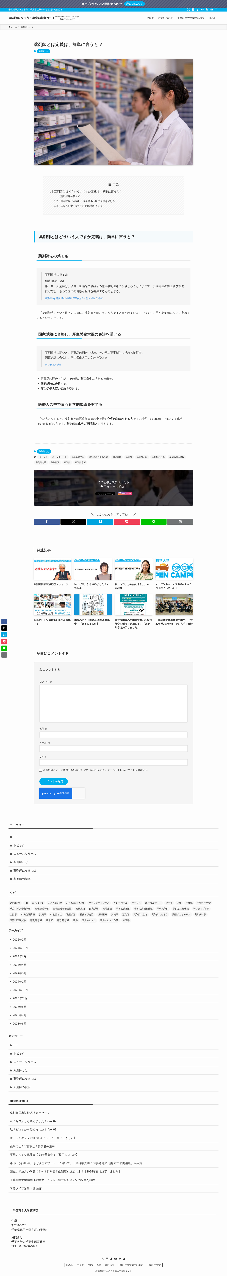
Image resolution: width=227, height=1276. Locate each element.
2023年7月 (19, 1015)
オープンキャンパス (99, 902)
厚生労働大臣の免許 (98, 457)
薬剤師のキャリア (181, 914)
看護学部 (70, 914)
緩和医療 (102, 914)
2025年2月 (19, 939)
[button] (47, 522)
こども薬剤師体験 (75, 902)
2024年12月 (20, 948)
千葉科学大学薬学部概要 (130, 1265)
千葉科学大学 (204, 902)
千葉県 (189, 902)
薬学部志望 (80, 462)
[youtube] (202, 10)
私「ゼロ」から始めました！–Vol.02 (33, 1121)
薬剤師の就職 (22, 878)
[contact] (211, 10)
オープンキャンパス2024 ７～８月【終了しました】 (43, 1138)
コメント (45, 681)
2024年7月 (19, 956)
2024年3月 (19, 973)
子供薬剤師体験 (181, 908)
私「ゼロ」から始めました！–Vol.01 (33, 1129)
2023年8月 (19, 1006)
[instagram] (193, 10)
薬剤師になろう (160, 914)
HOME (69, 1265)
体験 (179, 902)
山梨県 (13, 914)
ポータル (43, 457)
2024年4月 (19, 964)
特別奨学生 (56, 914)
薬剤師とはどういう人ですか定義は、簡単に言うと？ (88, 191)
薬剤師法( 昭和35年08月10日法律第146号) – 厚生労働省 (74, 298)
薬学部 (67, 462)
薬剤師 (129, 457)
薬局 (75, 920)
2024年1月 (19, 981)
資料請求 (109, 1265)
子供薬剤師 (162, 908)
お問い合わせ (94, 1265)
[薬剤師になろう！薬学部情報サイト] (44, 17)
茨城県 (114, 914)
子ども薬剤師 (123, 908)
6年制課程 (15, 902)
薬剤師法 (55, 462)
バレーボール (121, 902)
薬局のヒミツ (89, 920)
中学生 (169, 902)
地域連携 (107, 908)
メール (44, 742)
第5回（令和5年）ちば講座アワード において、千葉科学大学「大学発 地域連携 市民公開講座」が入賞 (76, 1163)
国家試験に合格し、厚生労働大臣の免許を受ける (87, 201)
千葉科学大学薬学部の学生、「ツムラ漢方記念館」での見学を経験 (52, 1180)
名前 (43, 728)
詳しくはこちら (134, 3)
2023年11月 (20, 998)
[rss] (207, 10)
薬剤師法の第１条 (70, 196)
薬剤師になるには (24, 870)
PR (15, 836)
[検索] (216, 10)
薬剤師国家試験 (176, 457)
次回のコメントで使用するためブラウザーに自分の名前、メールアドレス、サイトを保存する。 (96, 769)
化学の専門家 (77, 457)
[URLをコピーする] (180, 522)
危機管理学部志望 (62, 908)
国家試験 (117, 457)
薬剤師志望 (41, 462)
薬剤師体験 (200, 914)
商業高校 (80, 908)
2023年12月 (20, 990)
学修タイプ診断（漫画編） (27, 1188)
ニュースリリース (24, 853)
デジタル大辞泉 (53, 364)
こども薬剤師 (55, 902)
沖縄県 (42, 914)
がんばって (38, 902)
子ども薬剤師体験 (143, 908)
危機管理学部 (42, 908)
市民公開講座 (28, 914)
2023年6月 (19, 1023)
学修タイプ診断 (201, 908)
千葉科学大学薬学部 (20, 908)
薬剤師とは (43, 51)
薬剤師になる (158, 457)
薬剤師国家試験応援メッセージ (30, 1112)
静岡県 (126, 920)
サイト (43, 756)
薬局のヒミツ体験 (109, 920)
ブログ (80, 1265)
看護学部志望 (86, 914)
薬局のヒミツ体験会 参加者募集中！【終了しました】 (44, 1154)
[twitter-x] (188, 10)
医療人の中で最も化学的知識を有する (81, 205)
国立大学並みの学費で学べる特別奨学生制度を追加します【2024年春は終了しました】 (65, 1171)
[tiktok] (197, 10)
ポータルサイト (59, 457)
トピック (19, 845)
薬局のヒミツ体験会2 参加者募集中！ (34, 1146)
